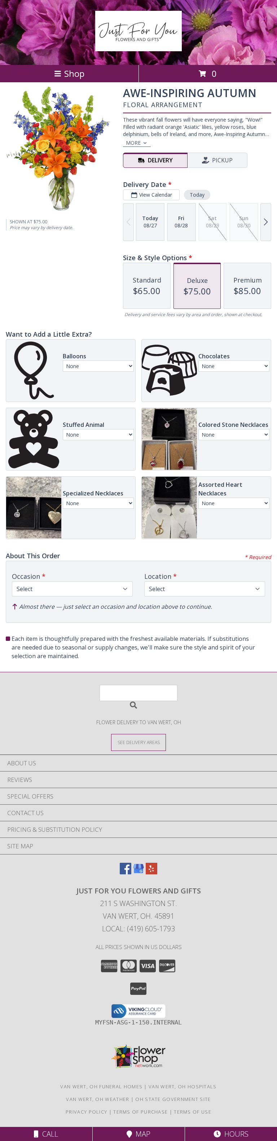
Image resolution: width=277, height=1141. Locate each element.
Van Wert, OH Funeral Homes (101, 1086)
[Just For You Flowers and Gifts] (138, 47)
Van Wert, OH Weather (97, 1099)
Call (48, 1134)
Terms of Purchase (140, 1112)
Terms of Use (192, 1112)
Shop (74, 73)
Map (141, 1134)
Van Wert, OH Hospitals (183, 1086)
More (133, 142)
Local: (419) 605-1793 (138, 929)
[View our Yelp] (151, 872)
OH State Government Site (173, 1099)
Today (197, 194)
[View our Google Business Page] (138, 872)
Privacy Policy (86, 1112)
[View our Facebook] (125, 872)
